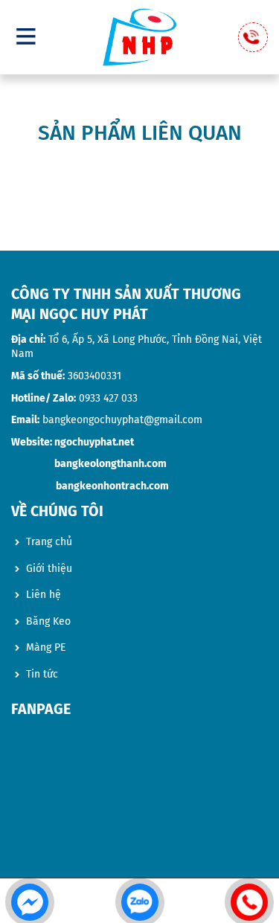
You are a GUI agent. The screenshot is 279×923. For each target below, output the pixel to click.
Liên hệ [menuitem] (43, 594)
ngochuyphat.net (94, 442)
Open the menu (26, 36)
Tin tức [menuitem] (42, 674)
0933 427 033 (108, 398)
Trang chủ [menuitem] (49, 542)
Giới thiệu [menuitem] (49, 568)
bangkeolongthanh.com (110, 463)
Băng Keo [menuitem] (48, 621)
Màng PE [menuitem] (45, 647)
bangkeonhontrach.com (112, 486)
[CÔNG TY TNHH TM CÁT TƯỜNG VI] (140, 37)
